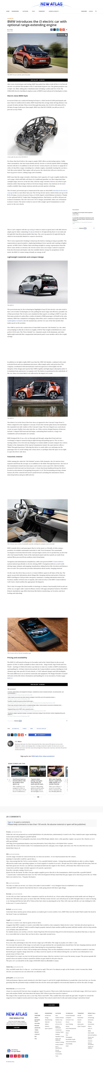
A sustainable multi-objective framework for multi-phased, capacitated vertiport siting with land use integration (83, 219)
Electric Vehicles (41, 728)
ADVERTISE (37, 1027)
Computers (68, 1017)
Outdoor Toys (58, 1020)
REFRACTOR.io (91, 1013)
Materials (47, 1022)
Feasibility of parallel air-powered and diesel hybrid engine (20, 701)
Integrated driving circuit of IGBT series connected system (20, 709)
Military (47, 1024)
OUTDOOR (25, 11)
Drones (67, 1022)
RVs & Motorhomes (58, 1047)
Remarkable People (70, 1039)
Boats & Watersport (58, 1027)
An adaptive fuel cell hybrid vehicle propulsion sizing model (83, 213)
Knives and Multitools (58, 1039)
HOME (7, 11)
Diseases (90, 1041)
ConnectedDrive (58, 561)
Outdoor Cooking (59, 1042)
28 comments (41, 734)
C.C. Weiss (18, 741)
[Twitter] (54, 30)
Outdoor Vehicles (59, 1017)
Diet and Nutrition (92, 1035)
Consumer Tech (70, 1020)
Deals (67, 1046)
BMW (31, 728)
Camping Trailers (59, 1032)
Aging (89, 1030)
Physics (90, 1026)
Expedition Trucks (59, 1036)
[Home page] (51, 4)
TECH (33, 11)
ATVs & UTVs (58, 1024)
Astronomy (90, 1020)
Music (67, 1033)
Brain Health (91, 1033)
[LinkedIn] (57, 30)
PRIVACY (37, 1032)
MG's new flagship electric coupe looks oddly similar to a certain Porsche (49, 781)
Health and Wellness (90, 1047)
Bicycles (79, 1020)
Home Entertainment (71, 1028)
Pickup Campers (59, 1044)
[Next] (65, 780)
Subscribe (16, 1027)
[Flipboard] (63, 30)
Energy (46, 1017)
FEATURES (37, 1023)
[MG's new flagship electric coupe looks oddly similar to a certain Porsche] (50, 771)
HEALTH (90, 1028)
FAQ (36, 1038)
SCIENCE (90, 1015)
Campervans (58, 1030)
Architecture (48, 1015)
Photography (69, 1037)
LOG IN (91, 11)
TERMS (36, 1030)
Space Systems (48, 1028)
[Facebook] (51, 30)
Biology (90, 1022)
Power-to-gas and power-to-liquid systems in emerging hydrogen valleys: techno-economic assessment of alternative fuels (34, 705)
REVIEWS (37, 1025)
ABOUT (36, 1017)
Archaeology (91, 1017)
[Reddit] (60, 30)
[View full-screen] (66, 35)
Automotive (10, 18)
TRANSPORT (42, 11)
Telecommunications (71, 1041)
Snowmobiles (58, 1054)
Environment (91, 1024)
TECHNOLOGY (69, 1013)
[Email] (66, 30)
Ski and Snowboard (58, 1051)
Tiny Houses (58, 1022)
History (67, 1026)
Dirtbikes (57, 1034)
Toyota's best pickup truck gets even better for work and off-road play (31, 782)
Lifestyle (68, 1030)
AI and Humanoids (70, 1015)
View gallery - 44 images (38, 80)
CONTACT (37, 1034)
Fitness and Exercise (90, 1038)
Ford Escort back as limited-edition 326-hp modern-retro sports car (14, 781)
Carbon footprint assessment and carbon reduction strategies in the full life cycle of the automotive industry (31, 697)
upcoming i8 (31, 229)
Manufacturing (48, 1020)
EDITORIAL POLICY (37, 1020)
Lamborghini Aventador (15, 321)
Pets (67, 1035)
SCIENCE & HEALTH (54, 11)
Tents (56, 1056)
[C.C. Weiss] (10, 744)
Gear (56, 1015)
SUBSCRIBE (84, 11)
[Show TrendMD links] (66, 720)
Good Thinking (69, 1024)
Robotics (47, 1026)
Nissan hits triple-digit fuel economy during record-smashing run (67, 781)
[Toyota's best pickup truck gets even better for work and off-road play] (32, 771)
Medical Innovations (91, 1043)
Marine (79, 1022)
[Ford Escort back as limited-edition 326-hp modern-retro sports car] (14, 771)
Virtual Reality (69, 1043)
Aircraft (79, 1015)
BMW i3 (9, 678)
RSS (35, 1036)
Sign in (10, 822)
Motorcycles (81, 1024)
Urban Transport (82, 1026)
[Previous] (9, 780)
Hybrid (24, 728)
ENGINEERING (15, 11)
